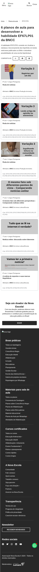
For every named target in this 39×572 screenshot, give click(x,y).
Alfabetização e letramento (15, 443)
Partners (9, 489)
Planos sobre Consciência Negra (17, 403)
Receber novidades (16, 530)
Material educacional (13, 413)
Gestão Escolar (11, 371)
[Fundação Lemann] (18, 564)
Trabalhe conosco (12, 479)
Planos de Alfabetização (14, 407)
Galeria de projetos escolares (16, 377)
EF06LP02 (16, 288)
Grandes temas (11, 348)
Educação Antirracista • (14, 436)
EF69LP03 (32, 98)
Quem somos (10, 476)
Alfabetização (10, 358)
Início (2, 21)
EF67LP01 (9, 96)
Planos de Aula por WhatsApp (17, 416)
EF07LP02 (30, 251)
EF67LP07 (18, 98)
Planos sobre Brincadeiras (15, 410)
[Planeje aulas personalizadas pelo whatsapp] (34, 545)
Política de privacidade (14, 512)
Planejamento (10, 367)
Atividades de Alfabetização (15, 420)
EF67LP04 (30, 96)
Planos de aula (13, 21)
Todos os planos (11, 397)
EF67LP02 (16, 96)
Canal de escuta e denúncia (15, 515)
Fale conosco (10, 473)
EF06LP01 (9, 288)
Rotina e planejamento (14, 449)
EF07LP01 (30, 212)
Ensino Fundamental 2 (14, 446)
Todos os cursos (11, 433)
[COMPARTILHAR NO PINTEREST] (29, 58)
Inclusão (9, 361)
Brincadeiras (10, 364)
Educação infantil (12, 354)
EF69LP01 (23, 212)
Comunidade (10, 469)
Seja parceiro (10, 482)
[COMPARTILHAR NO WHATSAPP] (15, 58)
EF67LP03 (23, 96)
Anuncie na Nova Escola (14, 492)
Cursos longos (11, 456)
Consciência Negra (12, 351)
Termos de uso (11, 506)
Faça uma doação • (12, 486)
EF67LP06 (11, 98)
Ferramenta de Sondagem (15, 400)
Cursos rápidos (11, 453)
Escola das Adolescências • (15, 374)
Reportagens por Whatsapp (15, 380)
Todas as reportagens (13, 345)
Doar (19, 323)
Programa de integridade (14, 509)
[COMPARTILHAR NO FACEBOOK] (22, 58)
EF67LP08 (25, 98)
